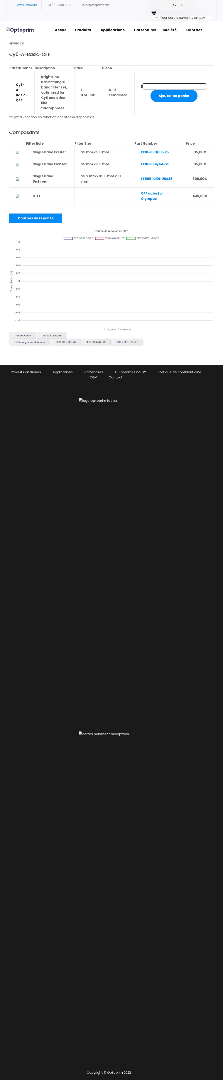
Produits (83, 29)
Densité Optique (51, 335)
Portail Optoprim (26, 5)
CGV (93, 377)
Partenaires (145, 29)
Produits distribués (26, 372)
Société (170, 29)
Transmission (22, 335)
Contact (194, 29)
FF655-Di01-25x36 (156, 178)
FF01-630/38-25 (155, 152)
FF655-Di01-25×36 (127, 342)
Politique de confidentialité (179, 372)
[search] (173, 5)
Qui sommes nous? (130, 372)
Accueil (62, 29)
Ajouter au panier (174, 95)
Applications (113, 29)
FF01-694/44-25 (155, 164)
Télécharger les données (29, 342)
